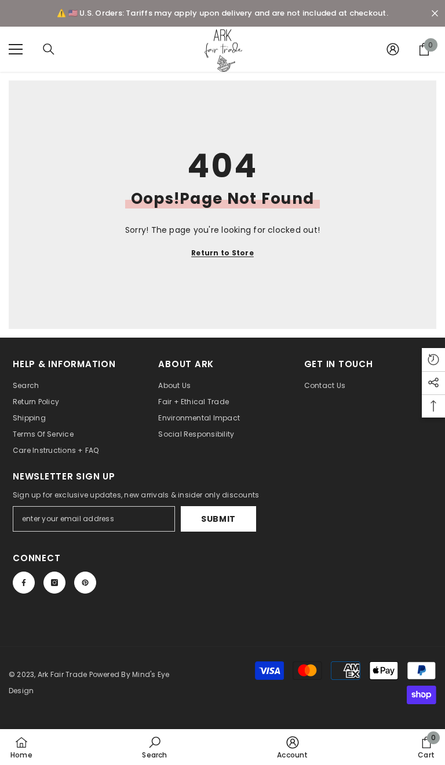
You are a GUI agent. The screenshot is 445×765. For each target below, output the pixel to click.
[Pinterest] (85, 583)
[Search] (49, 49)
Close (435, 13)
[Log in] (392, 49)
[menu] (16, 49)
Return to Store (222, 253)
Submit (218, 519)
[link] (154, 747)
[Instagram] (54, 583)
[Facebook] (24, 583)
